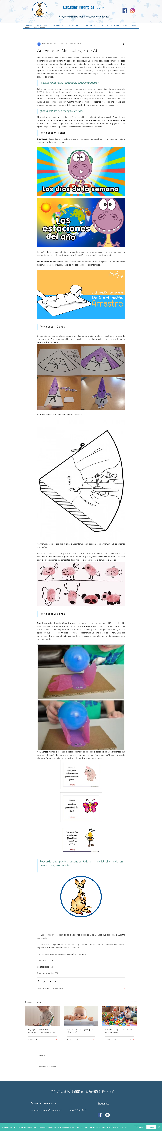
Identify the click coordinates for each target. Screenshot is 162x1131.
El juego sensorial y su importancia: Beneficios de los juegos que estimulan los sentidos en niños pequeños (41, 1030)
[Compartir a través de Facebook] (38, 981)
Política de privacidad (119, 1127)
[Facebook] (125, 10)
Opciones (139, 1127)
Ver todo (134, 1002)
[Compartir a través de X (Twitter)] (44, 981)
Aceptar (151, 1127)
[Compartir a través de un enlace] (56, 981)
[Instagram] (132, 10)
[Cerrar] (159, 1127)
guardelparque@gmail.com (46, 1110)
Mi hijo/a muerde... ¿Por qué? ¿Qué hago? (80, 1030)
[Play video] (81, 171)
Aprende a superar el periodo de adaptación (118, 1030)
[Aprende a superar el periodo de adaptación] (119, 1016)
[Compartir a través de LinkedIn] (50, 981)
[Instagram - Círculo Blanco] (107, 1115)
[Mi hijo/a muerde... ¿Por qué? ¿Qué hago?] (81, 1016)
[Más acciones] (123, 43)
